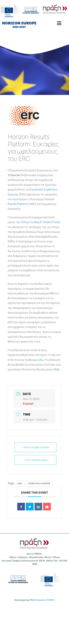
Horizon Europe (39, 483)
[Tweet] (30, 506)
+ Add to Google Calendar (35, 447)
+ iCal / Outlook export (36, 459)
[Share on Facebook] (21, 506)
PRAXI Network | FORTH (42, 600)
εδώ (40, 359)
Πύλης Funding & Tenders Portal (40, 222)
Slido (56, 369)
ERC (20, 483)
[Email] (47, 506)
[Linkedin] (38, 506)
